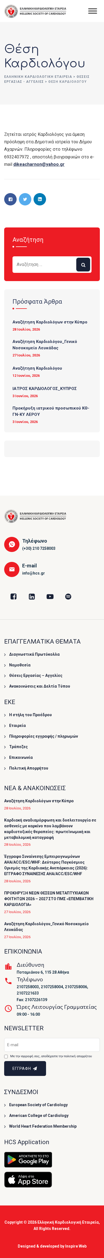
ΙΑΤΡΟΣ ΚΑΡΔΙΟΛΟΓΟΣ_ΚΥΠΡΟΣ (44, 388)
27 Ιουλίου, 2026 (26, 355)
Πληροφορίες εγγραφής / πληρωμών (43, 736)
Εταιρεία (17, 725)
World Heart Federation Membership (43, 1126)
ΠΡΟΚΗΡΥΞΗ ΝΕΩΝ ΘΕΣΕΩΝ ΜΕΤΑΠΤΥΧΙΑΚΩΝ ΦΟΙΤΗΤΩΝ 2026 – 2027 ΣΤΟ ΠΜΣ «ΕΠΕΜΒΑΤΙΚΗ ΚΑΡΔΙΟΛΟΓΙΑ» (48, 899)
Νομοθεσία (20, 665)
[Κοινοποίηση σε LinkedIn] (40, 199)
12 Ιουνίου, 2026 (26, 375)
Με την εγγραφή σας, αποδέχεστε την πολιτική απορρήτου (51, 1056)
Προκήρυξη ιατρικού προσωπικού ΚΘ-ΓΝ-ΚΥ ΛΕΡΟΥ (50, 411)
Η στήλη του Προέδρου (30, 715)
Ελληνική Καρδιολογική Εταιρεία (68, 1222)
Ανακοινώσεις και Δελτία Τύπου (39, 686)
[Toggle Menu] (92, 10)
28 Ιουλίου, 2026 (26, 329)
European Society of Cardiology (38, 1105)
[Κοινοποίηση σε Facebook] (10, 199)
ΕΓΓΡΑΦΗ (22, 1068)
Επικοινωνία (21, 757)
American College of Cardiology (39, 1115)
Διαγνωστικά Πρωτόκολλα (34, 654)
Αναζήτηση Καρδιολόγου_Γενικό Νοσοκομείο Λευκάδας (44, 344)
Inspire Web (76, 1246)
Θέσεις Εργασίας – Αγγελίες (35, 675)
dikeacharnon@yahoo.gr (39, 164)
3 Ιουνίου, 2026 (25, 396)
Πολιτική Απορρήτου (28, 768)
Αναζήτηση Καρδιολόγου (37, 368)
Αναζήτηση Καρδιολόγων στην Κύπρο (49, 322)
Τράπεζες (18, 747)
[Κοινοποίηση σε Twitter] (25, 199)
